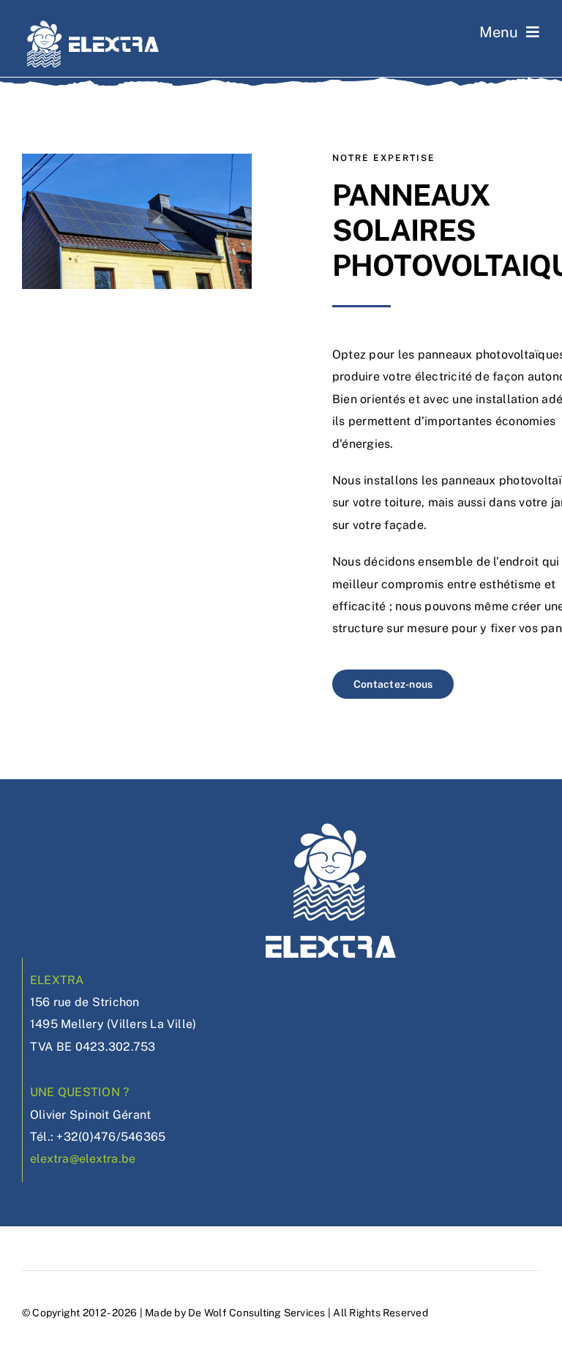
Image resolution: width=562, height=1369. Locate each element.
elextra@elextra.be (82, 1159)
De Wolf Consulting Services (256, 1313)
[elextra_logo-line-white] (93, 24)
